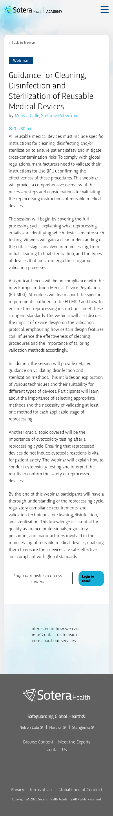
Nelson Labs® (31, 727)
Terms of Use (41, 789)
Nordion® (57, 727)
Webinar (21, 60)
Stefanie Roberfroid (60, 115)
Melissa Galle (27, 115)
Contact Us (57, 749)
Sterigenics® (83, 727)
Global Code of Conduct (80, 789)
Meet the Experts (74, 742)
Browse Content (38, 742)
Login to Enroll (88, 578)
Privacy (17, 789)
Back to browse (23, 42)
